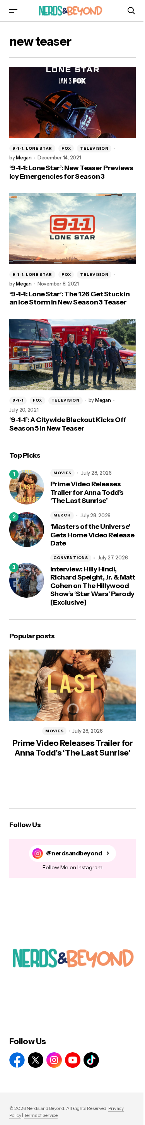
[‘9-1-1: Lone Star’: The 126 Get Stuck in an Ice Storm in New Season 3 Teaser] (72, 228)
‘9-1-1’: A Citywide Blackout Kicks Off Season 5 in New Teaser (67, 424)
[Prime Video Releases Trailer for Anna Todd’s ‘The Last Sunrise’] (26, 487)
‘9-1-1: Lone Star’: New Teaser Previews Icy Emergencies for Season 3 (71, 172)
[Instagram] (54, 1060)
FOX (66, 148)
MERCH (62, 515)
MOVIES (62, 472)
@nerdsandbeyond (74, 853)
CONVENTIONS (70, 557)
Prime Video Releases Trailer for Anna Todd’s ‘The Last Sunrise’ (87, 492)
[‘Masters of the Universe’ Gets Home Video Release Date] (26, 529)
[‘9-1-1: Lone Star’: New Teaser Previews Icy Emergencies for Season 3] (72, 102)
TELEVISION (94, 148)
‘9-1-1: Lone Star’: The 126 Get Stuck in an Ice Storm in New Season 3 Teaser (69, 298)
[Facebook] (17, 1060)
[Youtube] (72, 1060)
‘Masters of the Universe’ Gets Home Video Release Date (92, 535)
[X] (35, 1060)
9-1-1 (18, 400)
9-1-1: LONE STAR (32, 148)
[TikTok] (91, 1060)
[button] (13, 10)
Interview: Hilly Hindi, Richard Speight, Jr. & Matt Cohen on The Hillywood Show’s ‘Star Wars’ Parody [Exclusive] (92, 586)
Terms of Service (41, 1115)
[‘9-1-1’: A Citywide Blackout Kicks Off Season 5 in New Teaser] (72, 354)
